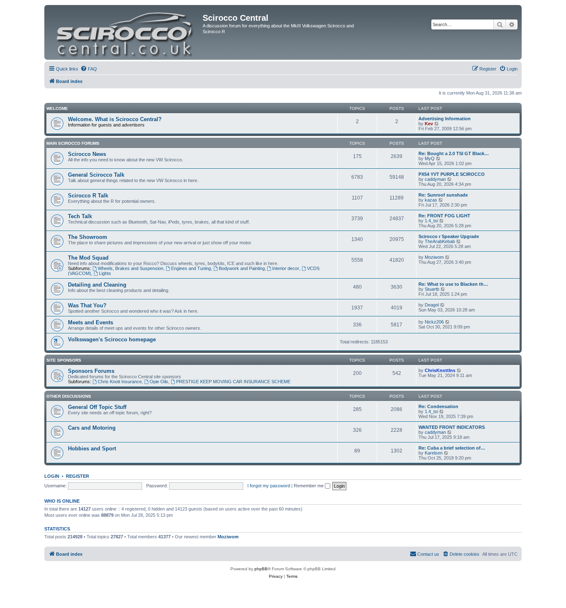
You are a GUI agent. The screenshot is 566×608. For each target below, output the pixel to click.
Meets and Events (90, 322)
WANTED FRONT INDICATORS (451, 427)
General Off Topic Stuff (97, 407)
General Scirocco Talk (96, 175)
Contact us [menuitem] (428, 554)
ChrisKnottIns (440, 370)
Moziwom (434, 257)
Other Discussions (68, 396)
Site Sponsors (63, 360)
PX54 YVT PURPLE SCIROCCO (451, 174)
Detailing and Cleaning (97, 285)
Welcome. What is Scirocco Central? (115, 119)
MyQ (430, 158)
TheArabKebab (440, 241)
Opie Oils (159, 381)
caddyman (435, 179)
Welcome (57, 108)
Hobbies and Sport (92, 448)
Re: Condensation (438, 406)
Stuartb (432, 289)
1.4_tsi (431, 220)
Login (51, 476)
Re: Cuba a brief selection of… (451, 447)
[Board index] (124, 32)
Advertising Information (444, 118)
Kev (429, 123)
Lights (105, 273)
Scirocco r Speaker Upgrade (448, 236)
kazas (431, 199)
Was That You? (87, 305)
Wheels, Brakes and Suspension (130, 268)
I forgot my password (268, 485)
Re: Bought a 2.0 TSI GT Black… (453, 153)
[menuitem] (88, 69)
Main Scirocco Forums (72, 143)
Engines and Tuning (191, 268)
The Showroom (87, 237)
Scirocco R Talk (88, 195)
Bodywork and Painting (242, 268)
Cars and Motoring (92, 428)
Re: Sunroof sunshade (443, 194)
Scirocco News (87, 154)
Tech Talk (80, 216)
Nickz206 (434, 321)
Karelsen (434, 452)
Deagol (432, 304)
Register (77, 476)
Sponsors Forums (91, 371)
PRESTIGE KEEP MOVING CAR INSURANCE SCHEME (233, 381)
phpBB (261, 569)
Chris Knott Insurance (120, 381)
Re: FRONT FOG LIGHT (444, 215)
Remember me (309, 485)
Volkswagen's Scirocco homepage (112, 339)
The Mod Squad (88, 258)
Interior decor (285, 268)
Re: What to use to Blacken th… (453, 284)
